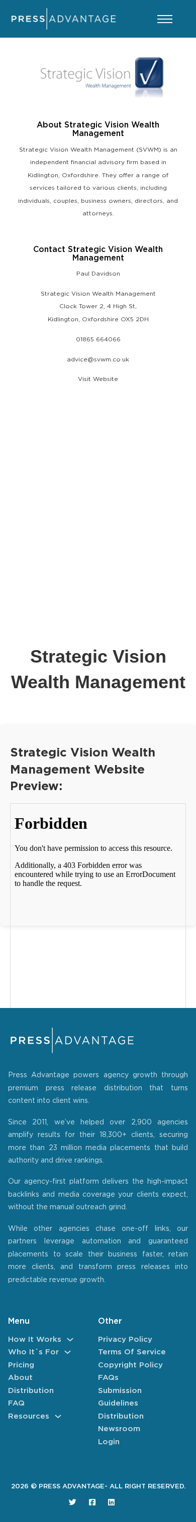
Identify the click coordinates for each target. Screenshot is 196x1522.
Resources (28, 1416)
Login (109, 1442)
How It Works (34, 1339)
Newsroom (119, 1429)
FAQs (108, 1377)
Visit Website (98, 379)
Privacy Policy (125, 1339)
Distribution (31, 1390)
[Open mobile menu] (164, 19)
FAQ (16, 1403)
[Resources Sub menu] (58, 1416)
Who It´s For (33, 1352)
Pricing (21, 1365)
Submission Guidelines (120, 1397)
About (20, 1377)
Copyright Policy (130, 1365)
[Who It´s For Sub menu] (67, 1352)
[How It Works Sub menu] (70, 1339)
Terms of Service (132, 1352)
